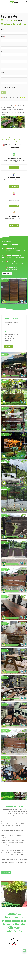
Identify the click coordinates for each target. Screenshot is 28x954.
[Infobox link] (14, 157)
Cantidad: (3, 72)
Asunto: (2, 79)
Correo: (2, 43)
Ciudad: (2, 58)
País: (2, 51)
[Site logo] (14, 1)
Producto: (3, 64)
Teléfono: (3, 36)
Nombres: (3, 29)
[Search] (26, 2)
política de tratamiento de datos (12, 87)
